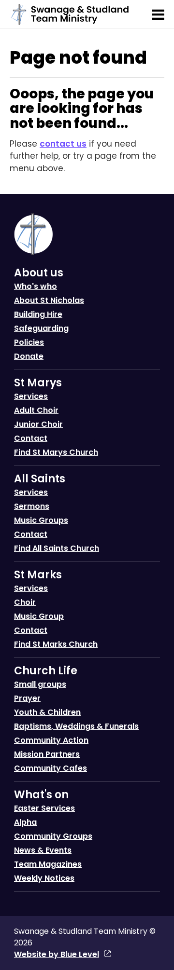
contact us (63, 144)
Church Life (45, 670)
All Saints (39, 478)
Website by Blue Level (56, 954)
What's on (41, 794)
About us (38, 272)
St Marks (38, 574)
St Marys (38, 382)
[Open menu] (158, 14)
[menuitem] (87, 317)
